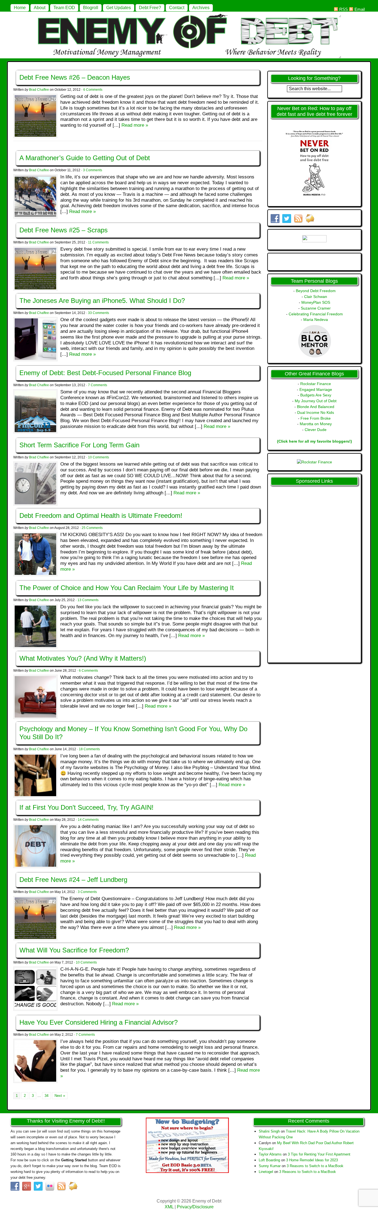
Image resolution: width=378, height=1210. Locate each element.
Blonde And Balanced (315, 406)
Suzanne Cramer (316, 308)
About (39, 7)
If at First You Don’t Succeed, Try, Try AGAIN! (86, 807)
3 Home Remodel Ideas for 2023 (312, 1160)
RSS (343, 9)
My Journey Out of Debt (315, 401)
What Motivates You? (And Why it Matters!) (82, 658)
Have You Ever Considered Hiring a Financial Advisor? (98, 1022)
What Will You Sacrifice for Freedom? (74, 950)
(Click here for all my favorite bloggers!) (314, 441)
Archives (200, 7)
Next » (60, 1096)
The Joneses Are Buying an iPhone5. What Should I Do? (102, 300)
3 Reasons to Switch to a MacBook (315, 1166)
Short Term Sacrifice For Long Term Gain (79, 445)
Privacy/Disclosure (195, 1206)
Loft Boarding (269, 1160)
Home (20, 7)
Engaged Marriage (315, 389)
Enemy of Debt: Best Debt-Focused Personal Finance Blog (105, 372)
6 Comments (92, 90)
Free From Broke (316, 418)
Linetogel (266, 1172)
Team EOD (64, 7)
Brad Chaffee (39, 90)
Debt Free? (150, 7)
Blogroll (90, 7)
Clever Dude (316, 429)
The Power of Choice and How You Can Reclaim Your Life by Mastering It (126, 587)
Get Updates (118, 7)
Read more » (134, 125)
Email (359, 9)
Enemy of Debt (189, 14)
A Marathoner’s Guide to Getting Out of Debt (84, 158)
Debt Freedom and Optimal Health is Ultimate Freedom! (100, 515)
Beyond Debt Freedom (316, 291)
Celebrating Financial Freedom (316, 314)
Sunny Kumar (270, 1166)
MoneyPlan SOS (315, 302)
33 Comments (98, 313)
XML (169, 1206)
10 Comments (98, 457)
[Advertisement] (290, 572)
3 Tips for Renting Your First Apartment (319, 1154)
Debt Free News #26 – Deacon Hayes (74, 77)
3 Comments (92, 170)
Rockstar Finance (315, 383)
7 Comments (97, 385)
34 (46, 1096)
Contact (176, 7)
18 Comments (89, 749)
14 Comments (88, 820)
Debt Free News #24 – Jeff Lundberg (73, 879)
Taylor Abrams (270, 1154)
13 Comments (88, 600)
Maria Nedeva (315, 319)
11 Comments (98, 242)
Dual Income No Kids (315, 412)
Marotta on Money (316, 424)
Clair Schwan (315, 296)
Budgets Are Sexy (315, 395)
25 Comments (92, 528)
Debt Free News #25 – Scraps (63, 230)
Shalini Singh (269, 1131)
